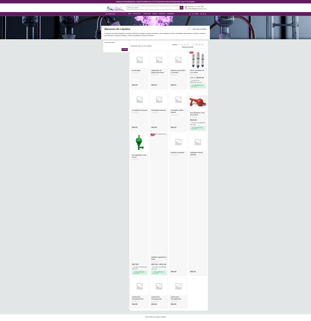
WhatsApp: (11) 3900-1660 (195, 6)
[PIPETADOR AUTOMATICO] (178, 142)
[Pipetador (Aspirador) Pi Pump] (159, 194)
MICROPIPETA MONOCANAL (139, 110)
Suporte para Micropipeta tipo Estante (176, 299)
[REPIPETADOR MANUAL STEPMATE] (197, 142)
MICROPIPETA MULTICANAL (158, 110)
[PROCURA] (181, 8)
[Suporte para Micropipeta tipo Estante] (178, 286)
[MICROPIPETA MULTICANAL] (159, 99)
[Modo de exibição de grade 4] (202, 45)
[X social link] (203, 14)
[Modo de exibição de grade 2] (196, 45)
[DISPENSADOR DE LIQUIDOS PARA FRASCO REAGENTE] (159, 60)
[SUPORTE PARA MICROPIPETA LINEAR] (139, 286)
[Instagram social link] (205, 14)
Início (189, 29)
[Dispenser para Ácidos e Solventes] (178, 60)
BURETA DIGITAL (136, 70)
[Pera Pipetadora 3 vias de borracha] (197, 101)
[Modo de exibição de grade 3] (199, 45)
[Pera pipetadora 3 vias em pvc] (139, 143)
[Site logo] (114, 7)
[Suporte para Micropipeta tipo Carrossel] (159, 286)
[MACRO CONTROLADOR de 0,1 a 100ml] (197, 60)
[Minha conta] (189, 14)
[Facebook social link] (201, 14)
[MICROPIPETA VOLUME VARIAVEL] (178, 99)
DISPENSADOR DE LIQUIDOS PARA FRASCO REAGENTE (157, 72)
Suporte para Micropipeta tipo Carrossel (156, 299)
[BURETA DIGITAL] (139, 60)
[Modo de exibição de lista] (193, 45)
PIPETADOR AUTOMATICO (177, 152)
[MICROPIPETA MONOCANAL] (139, 99)
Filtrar (125, 49)
